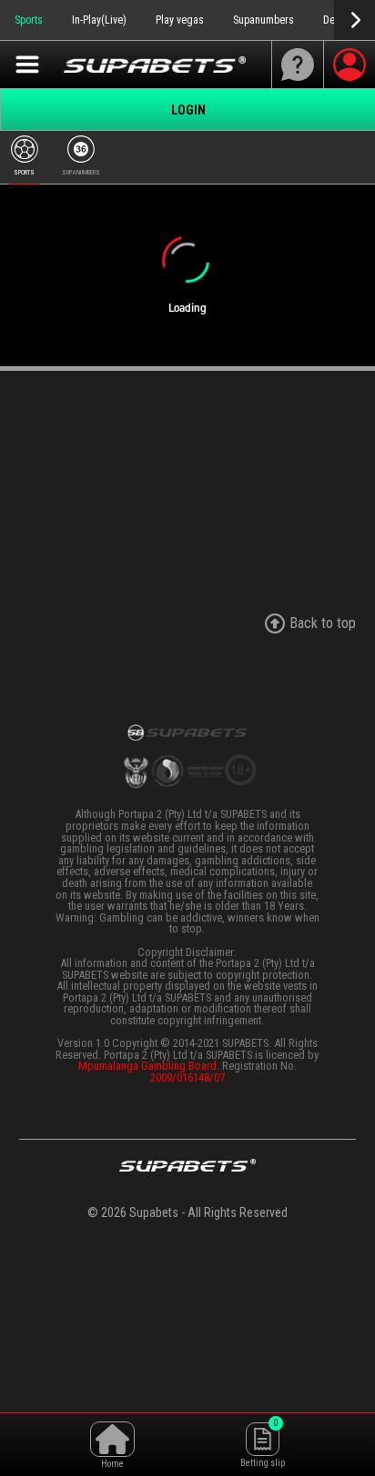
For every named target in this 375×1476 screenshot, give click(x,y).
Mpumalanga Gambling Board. (148, 1065)
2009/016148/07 (187, 1077)
